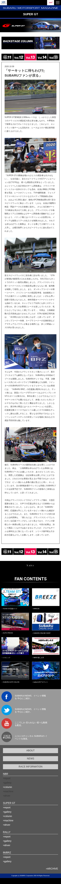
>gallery (7, 812)
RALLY (7, 832)
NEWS (30, 758)
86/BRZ (7, 852)
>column (7, 787)
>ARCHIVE (52, 868)
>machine (8, 820)
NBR (5, 774)
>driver (6, 825)
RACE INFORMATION (30, 766)
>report (6, 807)
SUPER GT (9, 803)
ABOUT (30, 750)
